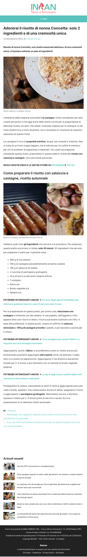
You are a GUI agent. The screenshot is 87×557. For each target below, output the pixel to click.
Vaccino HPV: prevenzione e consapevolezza (35, 466)
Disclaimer (60, 553)
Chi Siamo (27, 553)
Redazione (37, 553)
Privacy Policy (48, 553)
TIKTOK (71, 165)
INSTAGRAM (58, 165)
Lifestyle (11, 410)
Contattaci (60, 539)
